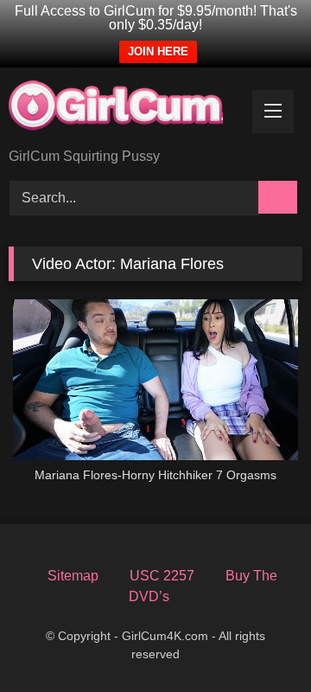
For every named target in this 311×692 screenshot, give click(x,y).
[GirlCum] (127, 109)
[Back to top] (264, 650)
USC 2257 (162, 575)
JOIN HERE (158, 51)
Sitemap (73, 575)
